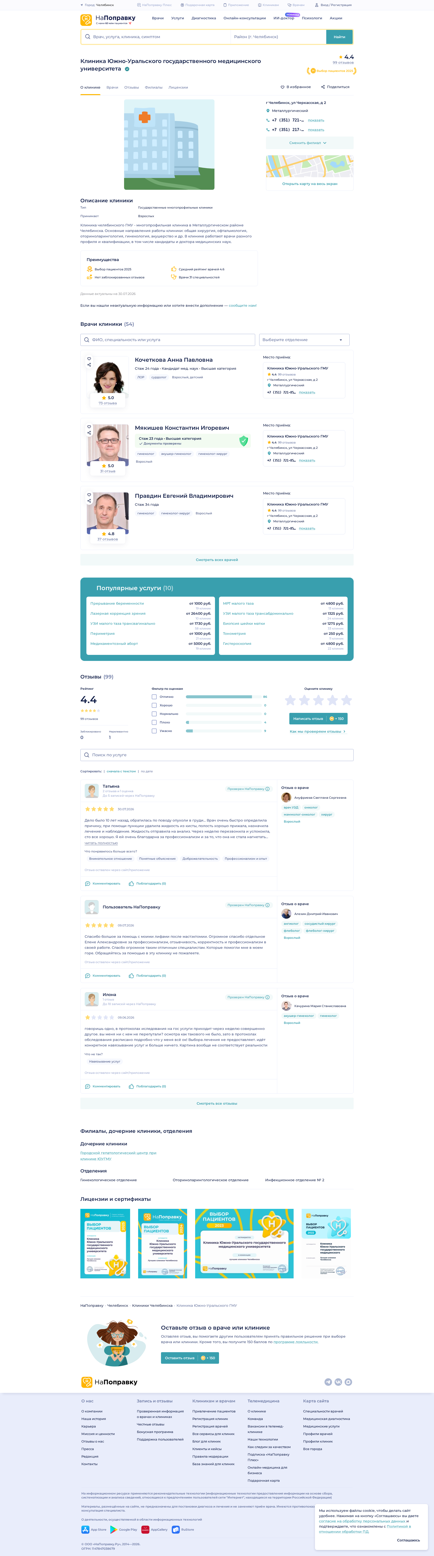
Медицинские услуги (321, 1426)
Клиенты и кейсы (207, 1449)
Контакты (89, 1464)
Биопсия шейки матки (244, 623)
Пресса (87, 1449)
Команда (255, 1419)
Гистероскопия (237, 643)
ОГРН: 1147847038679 (98, 1548)
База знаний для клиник (213, 1464)
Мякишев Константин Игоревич (182, 427)
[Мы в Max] (349, 1382)
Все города (312, 1449)
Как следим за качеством (269, 1447)
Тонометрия (234, 633)
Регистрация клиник (210, 1419)
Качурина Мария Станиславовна (320, 1006)
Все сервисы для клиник (213, 1434)
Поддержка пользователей (160, 1439)
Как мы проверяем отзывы (315, 731)
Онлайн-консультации (245, 18)
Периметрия (102, 633)
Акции (336, 18)
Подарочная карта (264, 1480)
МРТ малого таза (238, 603)
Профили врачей (318, 1434)
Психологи (312, 18)
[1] (82, 711)
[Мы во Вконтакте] (339, 1382)
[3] (90, 711)
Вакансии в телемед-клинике (266, 1429)
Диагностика (204, 18)
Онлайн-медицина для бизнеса (267, 1470)
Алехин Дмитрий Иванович (316, 914)
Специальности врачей (323, 1411)
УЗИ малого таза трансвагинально (122, 623)
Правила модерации (210, 1456)
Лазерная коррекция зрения (118, 613)
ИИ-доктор (284, 18)
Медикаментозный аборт (114, 643)
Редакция (89, 1456)
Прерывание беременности (117, 603)
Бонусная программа (155, 1432)
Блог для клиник (206, 1441)
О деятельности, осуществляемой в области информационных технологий (141, 1519)
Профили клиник (318, 1441)
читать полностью (101, 843)
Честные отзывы (150, 1424)
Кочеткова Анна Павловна (174, 359)
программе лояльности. (296, 1342)
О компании (91, 1411)
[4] (94, 711)
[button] (156, 37)
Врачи (158, 18)
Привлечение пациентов (214, 1411)
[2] (86, 711)
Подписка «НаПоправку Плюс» (268, 1457)
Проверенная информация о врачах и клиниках (160, 1414)
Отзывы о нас (92, 1441)
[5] (98, 711)
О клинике (257, 1411)
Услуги (177, 18)
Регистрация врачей (210, 1426)
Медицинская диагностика (326, 1419)
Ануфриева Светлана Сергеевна (320, 797)
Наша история (93, 1419)
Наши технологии (263, 1439)
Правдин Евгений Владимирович (184, 495)
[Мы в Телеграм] (328, 1382)
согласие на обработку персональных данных (362, 1521)
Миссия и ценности (98, 1434)
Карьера (88, 1426)
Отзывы (131, 87)
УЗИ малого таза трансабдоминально (258, 613)
